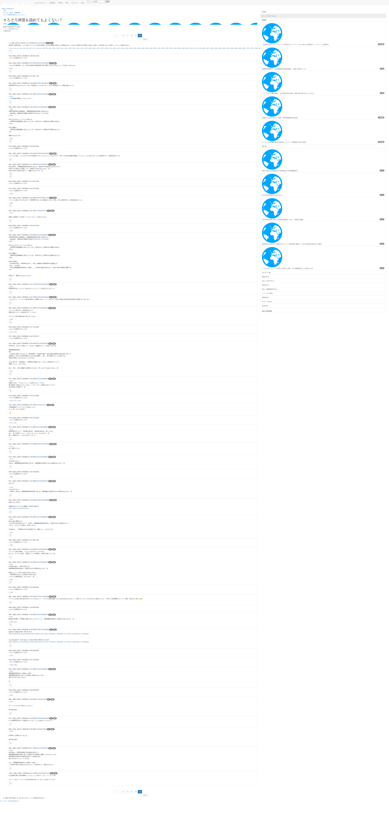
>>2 (10, 48)
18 (131, 36)
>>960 (11, 138)
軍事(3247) (265, 297)
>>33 (20, 48)
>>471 (195, 48)
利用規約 (52, 3)
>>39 (26, 48)
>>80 (49, 48)
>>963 (11, 194)
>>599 (231, 48)
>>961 (11, 174)
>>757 (251, 48)
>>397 (187, 48)
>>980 (11, 519)
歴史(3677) (265, 285)
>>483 (203, 48)
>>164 (77, 48)
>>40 (29, 48)
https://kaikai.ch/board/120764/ (18, 508)
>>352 (130, 48)
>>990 (11, 592)
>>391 (170, 48)
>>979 (11, 423)
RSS (67, 3)
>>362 (142, 48)
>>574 (227, 48)
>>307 (101, 48)
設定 (82, 3)
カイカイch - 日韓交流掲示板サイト (10, 801)
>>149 (69, 48)
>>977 (15, 401)
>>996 (11, 665)
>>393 (174, 48)
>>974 (11, 371)
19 (136, 36)
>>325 (114, 48)
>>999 (15, 665)
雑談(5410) (265, 277)
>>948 (11, 96)
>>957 (11, 68)
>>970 (11, 332)
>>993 (15, 622)
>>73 (46, 48)
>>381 (158, 48)
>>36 (23, 48)
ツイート (6, 29)
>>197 (85, 48)
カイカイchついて (40, 3)
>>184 (81, 48)
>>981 (15, 423)
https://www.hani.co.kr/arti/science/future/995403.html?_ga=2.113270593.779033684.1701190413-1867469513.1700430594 (49, 642)
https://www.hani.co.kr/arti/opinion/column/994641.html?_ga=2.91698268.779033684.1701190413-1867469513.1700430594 (49, 634)
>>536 (211, 48)
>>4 (12, 48)
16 (123, 36)
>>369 (154, 48)
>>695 (243, 48)
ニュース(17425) (267, 293)
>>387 (166, 48)
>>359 (138, 48)
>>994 (11, 655)
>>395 (183, 48)
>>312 (110, 48)
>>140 (65, 48)
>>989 (11, 579)
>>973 (15, 332)
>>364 (150, 48)
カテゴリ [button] (74, 3)
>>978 (19, 401)
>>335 (126, 48)
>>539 (215, 48)
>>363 (146, 48)
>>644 (235, 48)
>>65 (42, 48)
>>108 (57, 48)
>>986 (11, 545)
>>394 (178, 48)
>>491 (207, 48)
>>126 (61, 48)
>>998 (11, 695)
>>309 (106, 48)
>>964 (11, 203)
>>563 (223, 48)
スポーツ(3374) (267, 302)
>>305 (97, 48)
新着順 (264, 12)
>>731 (247, 48)
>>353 (134, 48)
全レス (145, 39)
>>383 (162, 48)
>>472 (199, 48)
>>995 (11, 731)
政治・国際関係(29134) (269, 289)
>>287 (93, 48)
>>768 (255, 48)
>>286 (89, 48)
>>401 (191, 48)
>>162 (73, 48)
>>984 (11, 564)
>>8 (17, 48)
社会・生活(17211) (268, 281)
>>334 (122, 48)
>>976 (11, 401)
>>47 (33, 48)
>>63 (39, 48)
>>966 (11, 231)
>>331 (118, 48)
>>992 (11, 622)
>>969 (11, 319)
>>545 (219, 48)
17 (127, 36)
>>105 (53, 48)
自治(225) (265, 306)
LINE (10, 29)
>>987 (11, 532)
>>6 (15, 48)
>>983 (11, 477)
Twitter (60, 3)
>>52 (36, 48)
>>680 (239, 48)
